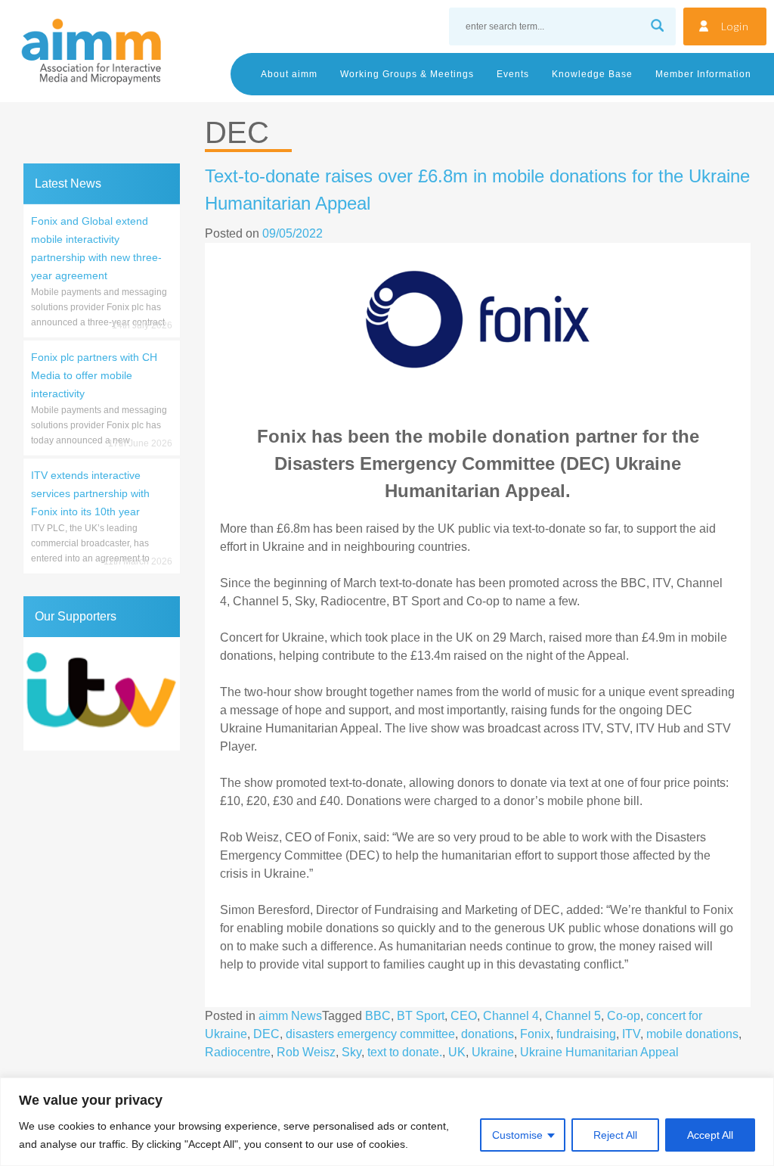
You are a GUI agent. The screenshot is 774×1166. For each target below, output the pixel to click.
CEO (463, 1015)
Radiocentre (238, 1052)
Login (735, 26)
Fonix (535, 1034)
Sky (351, 1052)
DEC (266, 1034)
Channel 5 (573, 1015)
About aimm (289, 74)
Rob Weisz (306, 1052)
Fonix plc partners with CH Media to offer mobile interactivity (94, 375)
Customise (517, 1135)
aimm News (290, 1015)
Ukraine (493, 1052)
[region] (387, 1121)
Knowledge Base (592, 74)
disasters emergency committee (370, 1034)
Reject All (615, 1135)
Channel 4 (511, 1015)
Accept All (710, 1135)
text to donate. (404, 1052)
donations (487, 1034)
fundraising (586, 1034)
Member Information (703, 74)
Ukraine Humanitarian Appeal (599, 1052)
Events (513, 74)
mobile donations (692, 1034)
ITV (631, 1034)
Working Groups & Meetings (407, 74)
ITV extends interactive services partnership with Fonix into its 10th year (90, 493)
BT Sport (420, 1015)
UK (457, 1052)
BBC (378, 1015)
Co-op (623, 1015)
